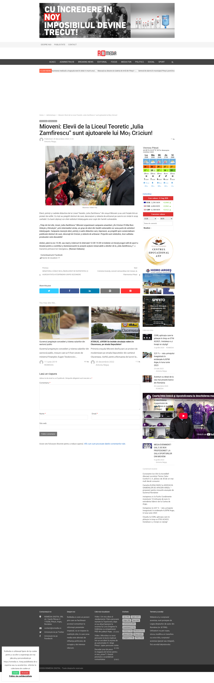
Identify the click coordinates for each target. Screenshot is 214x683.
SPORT (162, 62)
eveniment (129, 627)
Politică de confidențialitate (20, 676)
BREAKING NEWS (85, 62)
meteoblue (147, 194)
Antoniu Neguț (161, 371)
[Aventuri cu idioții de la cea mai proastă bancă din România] (147, 377)
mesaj (127, 631)
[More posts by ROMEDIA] (41, 361)
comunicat (129, 624)
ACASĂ (52, 62)
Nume (42, 414)
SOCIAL (151, 62)
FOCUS (114, 62)
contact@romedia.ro (52, 628)
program (128, 638)
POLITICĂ (139, 62)
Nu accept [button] (25, 673)
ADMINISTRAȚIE (67, 62)
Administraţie (43, 121)
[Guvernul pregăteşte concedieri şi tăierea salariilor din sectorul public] (64, 308)
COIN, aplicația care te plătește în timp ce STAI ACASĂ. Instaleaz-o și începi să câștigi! (156, 519)
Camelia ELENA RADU (152, 485)
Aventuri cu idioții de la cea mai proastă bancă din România (164, 380)
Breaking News (53, 121)
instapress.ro (148, 496)
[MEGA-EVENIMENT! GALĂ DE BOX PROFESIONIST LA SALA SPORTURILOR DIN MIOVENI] (147, 445)
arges (136, 617)
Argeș (126, 620)
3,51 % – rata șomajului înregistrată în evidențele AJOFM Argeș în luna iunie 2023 (164, 359)
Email (95, 414)
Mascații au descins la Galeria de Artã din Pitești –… (80, 71)
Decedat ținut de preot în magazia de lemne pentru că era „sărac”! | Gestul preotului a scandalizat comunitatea (106, 654)
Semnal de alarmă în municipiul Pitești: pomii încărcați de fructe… (125, 71)
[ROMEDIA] (107, 53)
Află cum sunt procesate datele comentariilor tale (104, 444)
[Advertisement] (107, 93)
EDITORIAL (102, 62)
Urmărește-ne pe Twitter (54, 632)
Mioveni (139, 631)
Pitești (138, 634)
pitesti (127, 634)
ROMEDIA (170, 348)
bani (136, 620)
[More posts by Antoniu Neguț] (41, 141)
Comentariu (44, 383)
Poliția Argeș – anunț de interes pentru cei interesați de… (173, 71)
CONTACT (72, 45)
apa (126, 617)
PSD (139, 638)
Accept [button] (15, 673)
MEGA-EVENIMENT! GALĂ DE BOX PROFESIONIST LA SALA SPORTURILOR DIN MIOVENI (163, 450)
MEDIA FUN (126, 62)
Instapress (147, 508)
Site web (42, 423)
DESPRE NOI (46, 45)
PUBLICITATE (59, 45)
